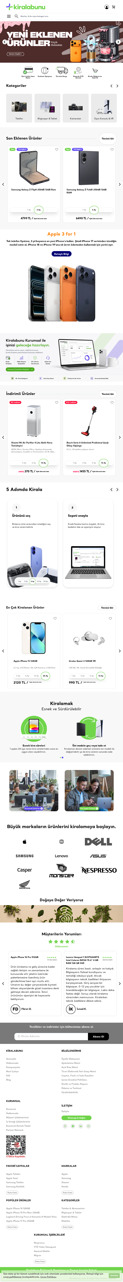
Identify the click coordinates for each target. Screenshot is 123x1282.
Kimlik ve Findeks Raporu (75, 1084)
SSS (8, 1076)
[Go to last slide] (111, 86)
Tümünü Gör (108, 138)
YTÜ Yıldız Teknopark (45, 1247)
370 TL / (26, 471)
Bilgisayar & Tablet (71, 1213)
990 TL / (75, 683)
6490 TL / (82, 218)
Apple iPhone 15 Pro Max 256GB (23, 1213)
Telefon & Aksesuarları (73, 1208)
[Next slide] (117, 86)
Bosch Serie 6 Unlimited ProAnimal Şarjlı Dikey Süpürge (88, 444)
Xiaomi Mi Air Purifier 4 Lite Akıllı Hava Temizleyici (31, 444)
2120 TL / (21, 683)
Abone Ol (98, 1036)
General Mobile (42, 1251)
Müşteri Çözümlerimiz (17, 1117)
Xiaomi (65, 1182)
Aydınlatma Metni (71, 1063)
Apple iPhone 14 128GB (18, 1208)
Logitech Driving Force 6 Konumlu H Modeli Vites (31, 1217)
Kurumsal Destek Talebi (18, 1126)
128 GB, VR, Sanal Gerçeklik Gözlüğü (85, 668)
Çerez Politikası (48, 1277)
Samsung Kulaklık (15, 1187)
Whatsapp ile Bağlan (76, 1118)
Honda (65, 1187)
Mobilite (66, 1221)
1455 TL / (82, 471)
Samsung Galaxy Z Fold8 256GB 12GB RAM (86, 191)
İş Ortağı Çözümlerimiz (18, 1122)
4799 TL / (27, 218)
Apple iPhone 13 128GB (25, 661)
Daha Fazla (12, 1193)
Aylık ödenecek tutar (40, 219)
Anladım (114, 1276)
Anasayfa (11, 1059)
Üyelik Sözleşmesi (71, 1059)
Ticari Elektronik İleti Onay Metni (79, 1071)
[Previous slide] (4, 41)
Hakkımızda (12, 1063)
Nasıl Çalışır (12, 1071)
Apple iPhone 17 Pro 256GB (20, 1221)
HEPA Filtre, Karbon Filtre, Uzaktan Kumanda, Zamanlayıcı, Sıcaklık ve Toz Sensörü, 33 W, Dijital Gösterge (33, 451)
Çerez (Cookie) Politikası (74, 1080)
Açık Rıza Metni (70, 1067)
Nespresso (39, 1243)
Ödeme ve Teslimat (71, 1088)
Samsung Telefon (15, 1182)
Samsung (66, 1178)
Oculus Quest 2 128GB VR (82, 661)
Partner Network (14, 1130)
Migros (37, 1255)
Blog (8, 1080)
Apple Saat (12, 1178)
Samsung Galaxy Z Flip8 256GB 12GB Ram (33, 190)
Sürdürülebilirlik (70, 1092)
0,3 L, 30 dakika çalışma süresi (80, 450)
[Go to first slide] (118, 41)
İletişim (65, 1111)
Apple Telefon (13, 1174)
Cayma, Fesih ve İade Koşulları (78, 1076)
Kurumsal (11, 1109)
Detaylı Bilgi (61, 253)
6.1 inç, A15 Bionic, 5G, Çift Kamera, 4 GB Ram (35, 668)
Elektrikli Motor (70, 1217)
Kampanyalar (13, 1067)
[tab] (60, 757)
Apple (65, 1174)
